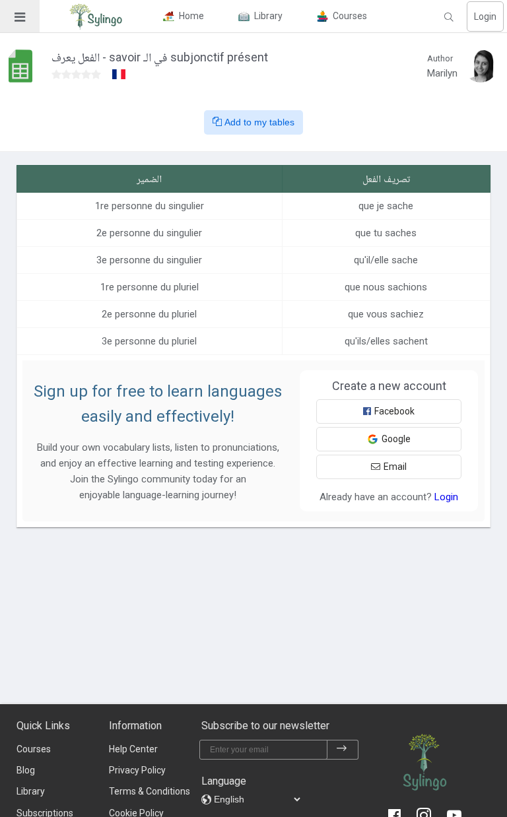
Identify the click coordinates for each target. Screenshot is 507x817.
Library (31, 791)
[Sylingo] (95, 16)
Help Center (133, 749)
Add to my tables (258, 122)
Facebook (394, 411)
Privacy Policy (137, 770)
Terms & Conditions (149, 791)
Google (396, 439)
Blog (26, 770)
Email (395, 466)
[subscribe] (341, 750)
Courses (34, 749)
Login (485, 16)
